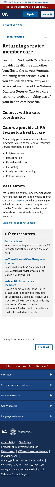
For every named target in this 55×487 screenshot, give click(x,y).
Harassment (8, 451)
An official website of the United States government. (28, 2)
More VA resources (10, 395)
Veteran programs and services (17, 385)
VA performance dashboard (29, 469)
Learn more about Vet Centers (18, 222)
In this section (15, 37)
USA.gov (5, 469)
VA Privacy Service (11, 465)
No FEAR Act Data (34, 465)
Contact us (7, 374)
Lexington (18, 200)
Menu (45, 14)
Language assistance (12, 416)
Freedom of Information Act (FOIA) (20, 447)
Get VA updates (9, 405)
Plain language (9, 456)
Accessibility (8, 442)
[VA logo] (5, 14)
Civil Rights (25, 442)
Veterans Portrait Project (15, 474)
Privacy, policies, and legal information (22, 460)
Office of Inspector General (33, 451)
